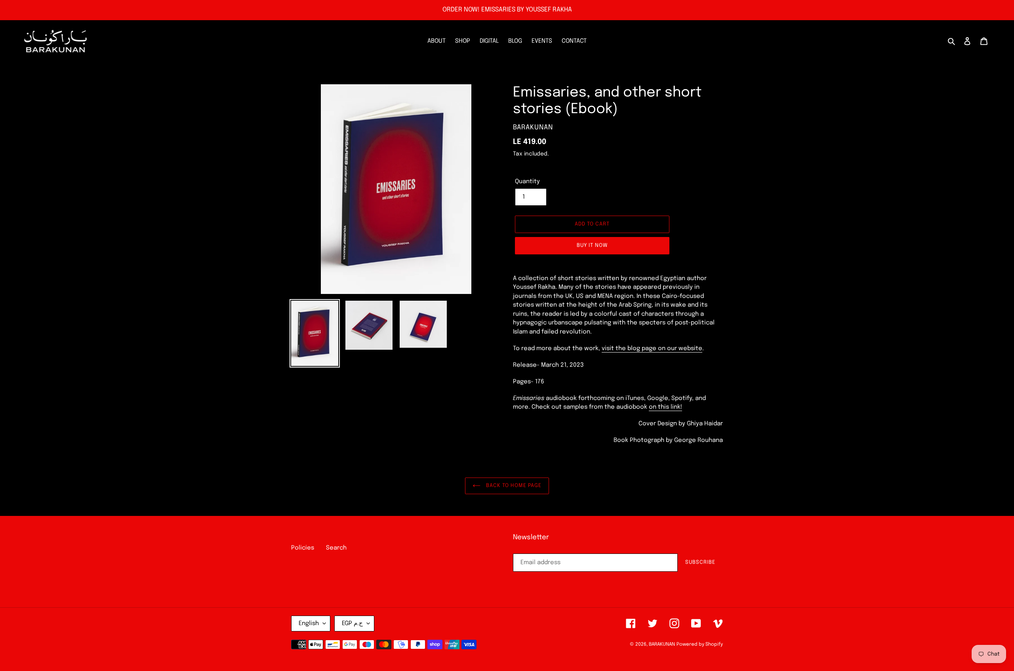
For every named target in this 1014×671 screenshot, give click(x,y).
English (309, 623)
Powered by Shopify (700, 644)
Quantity (527, 181)
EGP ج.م (352, 623)
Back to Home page (512, 485)
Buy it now (592, 245)
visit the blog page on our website (652, 348)
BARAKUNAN (662, 644)
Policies (302, 548)
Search (336, 548)
